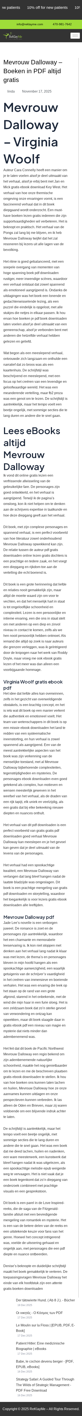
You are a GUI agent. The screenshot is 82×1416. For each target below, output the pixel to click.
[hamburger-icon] (75, 36)
